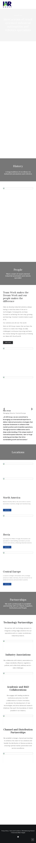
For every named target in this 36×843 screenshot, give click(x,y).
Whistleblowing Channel (28, 831)
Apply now (8, 342)
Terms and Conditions (15, 831)
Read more (7, 510)
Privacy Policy (5, 831)
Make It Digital (21, 832)
